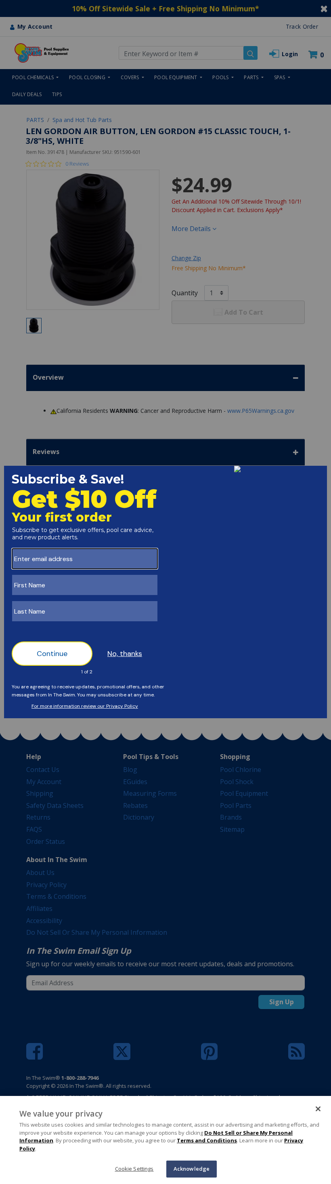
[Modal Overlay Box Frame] (165, 592)
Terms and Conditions (207, 1140)
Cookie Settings (134, 1168)
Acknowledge (191, 1168)
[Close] (318, 1109)
